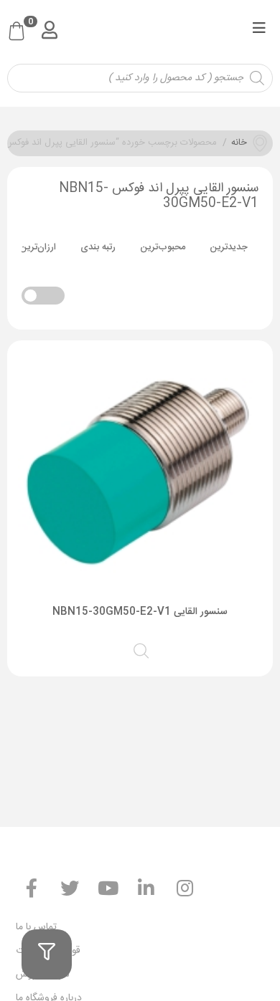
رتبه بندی (98, 247)
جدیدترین (229, 247)
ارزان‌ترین (37, 247)
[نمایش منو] (259, 30)
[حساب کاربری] (49, 30)
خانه (239, 143)
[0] (16, 32)
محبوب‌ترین (162, 247)
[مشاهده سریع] (142, 649)
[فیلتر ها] (47, 954)
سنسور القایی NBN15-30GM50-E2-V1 (140, 612)
